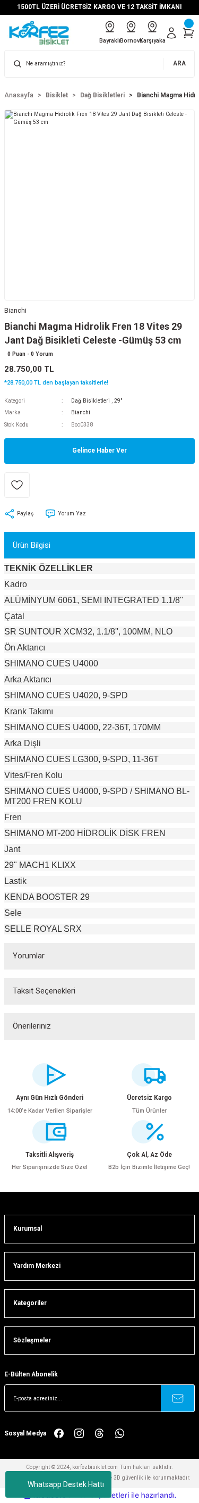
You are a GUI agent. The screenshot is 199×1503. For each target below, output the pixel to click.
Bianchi (80, 412)
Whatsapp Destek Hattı (66, 1484)
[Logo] (42, 33)
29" (118, 401)
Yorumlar (29, 956)
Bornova (131, 40)
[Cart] (188, 33)
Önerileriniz (32, 1026)
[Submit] (178, 1398)
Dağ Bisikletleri (90, 401)
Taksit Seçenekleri (44, 991)
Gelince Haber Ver (99, 450)
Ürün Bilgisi (31, 545)
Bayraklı (109, 40)
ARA (179, 63)
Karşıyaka (152, 40)
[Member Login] (171, 33)
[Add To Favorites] (17, 485)
